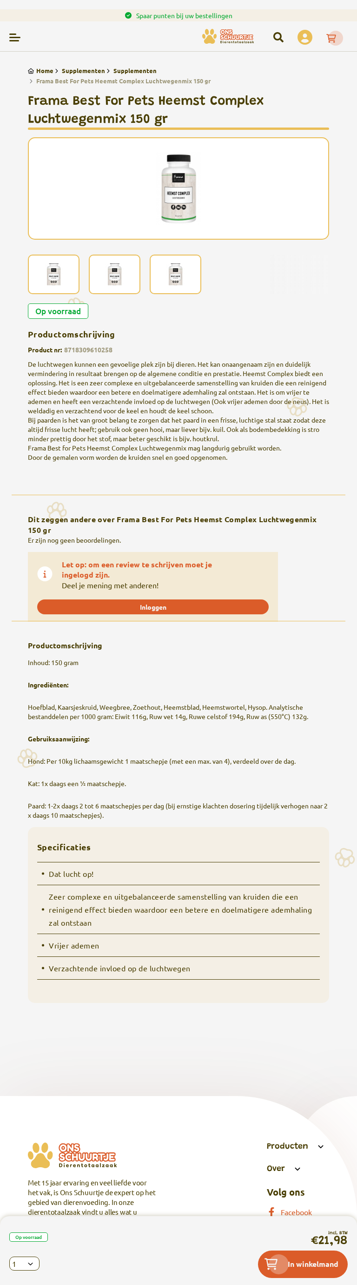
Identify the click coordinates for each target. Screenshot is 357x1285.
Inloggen (153, 607)
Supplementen (83, 70)
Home (44, 70)
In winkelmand (313, 1264)
